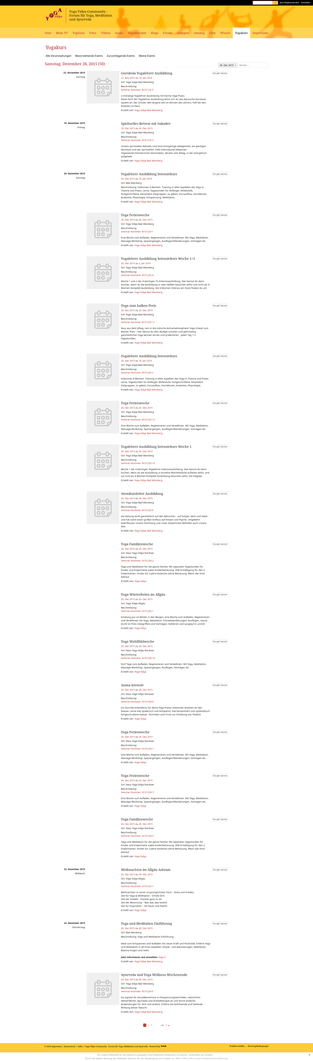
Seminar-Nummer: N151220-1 (137, 748)
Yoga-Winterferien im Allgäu (143, 594)
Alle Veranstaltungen (58, 56)
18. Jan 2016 (145, 77)
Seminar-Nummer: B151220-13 (138, 463)
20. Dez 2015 (128, 178)
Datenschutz (69, 1046)
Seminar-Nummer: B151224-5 (137, 991)
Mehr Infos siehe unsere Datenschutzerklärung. (201, 1058)
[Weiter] (169, 1025)
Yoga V (162, 957)
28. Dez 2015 (146, 498)
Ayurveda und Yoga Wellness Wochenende (154, 975)
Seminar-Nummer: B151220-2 (137, 372)
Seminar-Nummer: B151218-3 (137, 140)
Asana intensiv (132, 685)
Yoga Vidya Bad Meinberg (148, 110)
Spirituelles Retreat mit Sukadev (146, 123)
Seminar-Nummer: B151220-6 (137, 510)
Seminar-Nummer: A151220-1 (137, 611)
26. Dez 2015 (146, 128)
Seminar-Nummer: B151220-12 (138, 419)
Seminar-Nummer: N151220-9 (137, 701)
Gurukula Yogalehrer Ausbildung (146, 73)
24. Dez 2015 (128, 928)
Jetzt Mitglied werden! (289, 2)
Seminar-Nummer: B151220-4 (137, 275)
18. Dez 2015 (128, 128)
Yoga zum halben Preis (138, 305)
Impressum (57, 1046)
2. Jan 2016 (145, 263)
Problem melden (237, 1046)
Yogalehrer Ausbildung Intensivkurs (149, 174)
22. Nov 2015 (128, 77)
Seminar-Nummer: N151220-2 (137, 560)
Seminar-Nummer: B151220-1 (137, 231)
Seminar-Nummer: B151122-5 (137, 89)
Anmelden (305, 2)
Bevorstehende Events (89, 56)
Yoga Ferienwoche (135, 215)
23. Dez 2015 (128, 874)
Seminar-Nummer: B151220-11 (138, 322)
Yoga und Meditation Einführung (146, 923)
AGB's (80, 1046)
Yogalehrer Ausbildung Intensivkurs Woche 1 (156, 446)
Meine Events (147, 56)
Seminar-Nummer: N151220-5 (137, 835)
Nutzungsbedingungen (258, 1046)
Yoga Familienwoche (137, 544)
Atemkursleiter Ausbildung (142, 493)
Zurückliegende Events (121, 56)
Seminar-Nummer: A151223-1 (137, 886)
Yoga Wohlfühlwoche (137, 641)
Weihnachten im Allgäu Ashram (146, 869)
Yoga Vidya (140, 581)
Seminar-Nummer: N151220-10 (138, 658)
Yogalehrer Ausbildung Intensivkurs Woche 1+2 (158, 258)
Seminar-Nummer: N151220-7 (137, 792)
